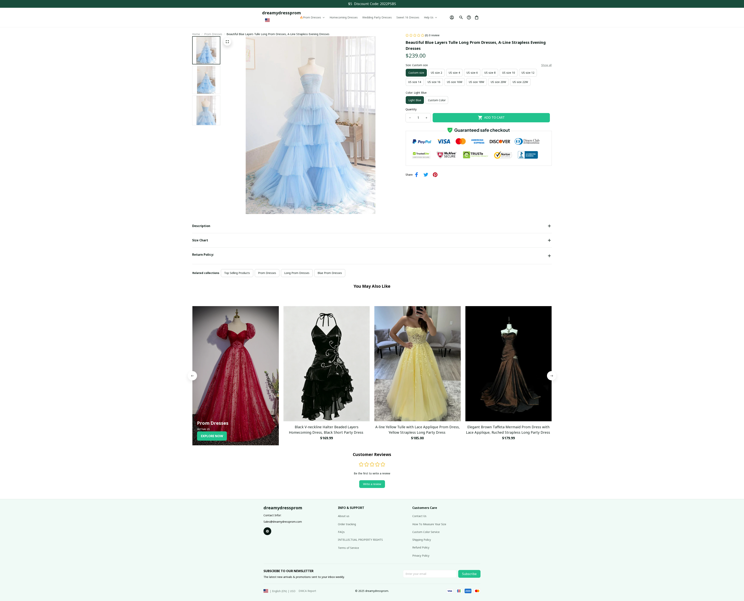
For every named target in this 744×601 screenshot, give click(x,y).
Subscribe (469, 574)
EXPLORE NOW (212, 436)
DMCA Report (307, 591)
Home (196, 34)
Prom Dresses (213, 34)
